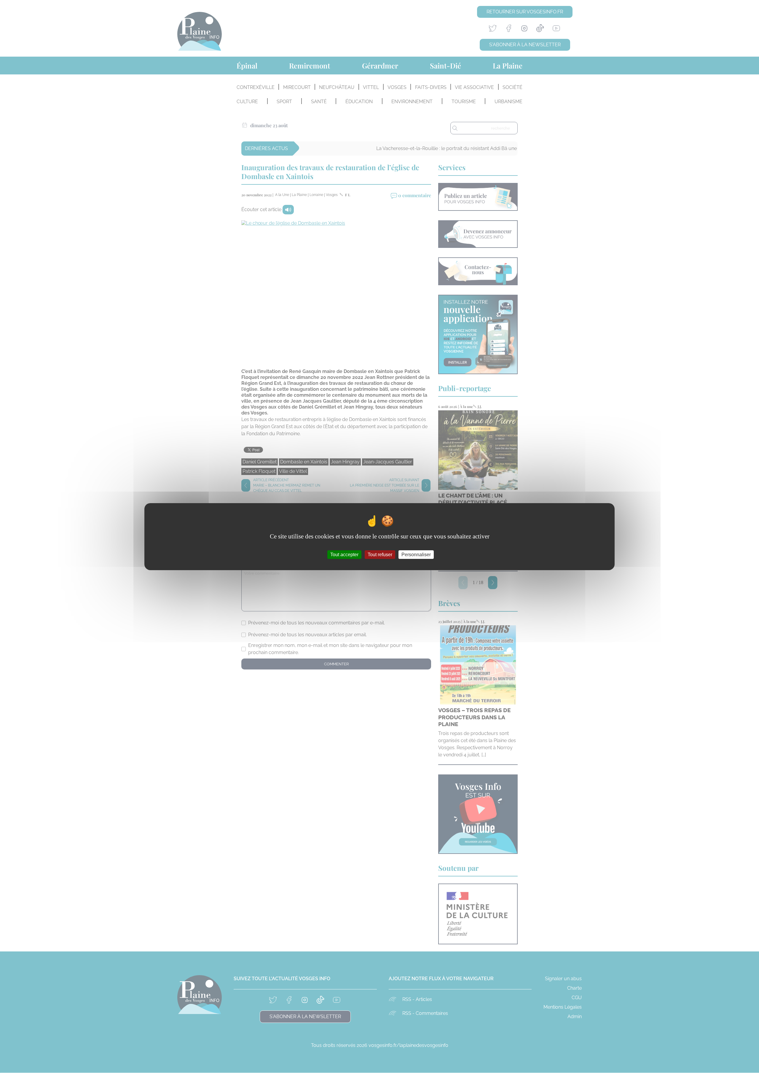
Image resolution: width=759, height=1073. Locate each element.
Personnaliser (416, 554)
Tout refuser (380, 554)
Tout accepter (344, 554)
